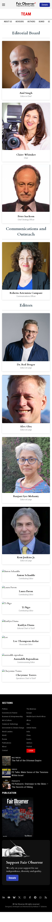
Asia (28, 724)
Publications (6, 743)
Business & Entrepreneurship (12, 716)
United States (31, 728)
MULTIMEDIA (16, 758)
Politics (4, 709)
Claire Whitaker (26, 154)
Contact (5, 750)
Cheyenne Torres (26, 675)
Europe (29, 713)
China (28, 735)
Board (41, 21)
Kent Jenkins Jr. (26, 557)
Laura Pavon (26, 591)
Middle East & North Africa (35, 716)
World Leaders (7, 732)
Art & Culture (7, 720)
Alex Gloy (26, 426)
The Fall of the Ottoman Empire (26, 760)
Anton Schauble (26, 575)
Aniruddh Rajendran (26, 659)
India (28, 732)
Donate (12, 877)
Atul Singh (26, 93)
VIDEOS (14, 769)
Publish (29, 747)
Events (28, 739)
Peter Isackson (26, 216)
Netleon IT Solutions (40, 907)
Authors (31, 21)
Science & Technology (10, 724)
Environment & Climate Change (13, 728)
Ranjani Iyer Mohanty (26, 496)
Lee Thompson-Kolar (26, 641)
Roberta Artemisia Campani (26, 293)
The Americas (31, 709)
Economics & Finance (9, 713)
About (4, 747)
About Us (8, 21)
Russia (4, 739)
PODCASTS (16, 781)
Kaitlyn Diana (26, 625)
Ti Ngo (26, 607)
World (4, 735)
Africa (28, 720)
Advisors (20, 21)
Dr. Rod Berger (26, 364)
